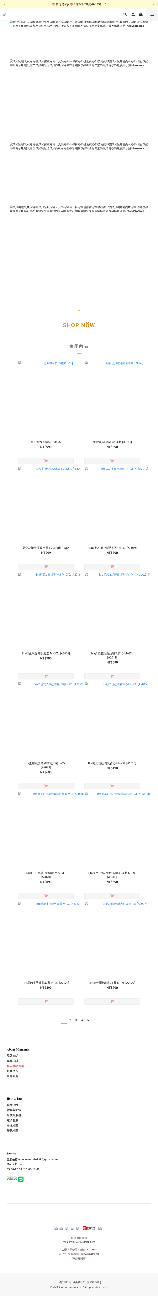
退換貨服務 (14, 1115)
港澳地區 (12, 1125)
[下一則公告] (153, 4)
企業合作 (12, 1071)
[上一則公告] (5, 4)
